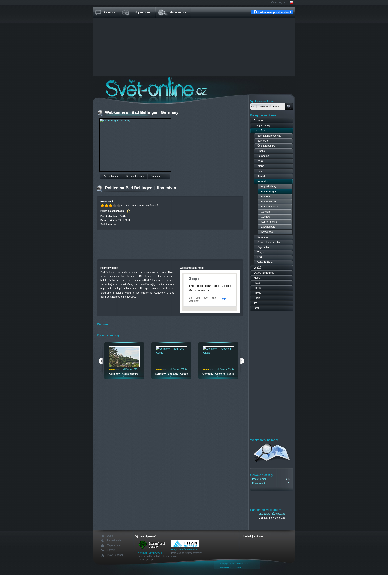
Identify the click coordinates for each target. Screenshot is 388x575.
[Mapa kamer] (272, 462)
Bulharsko (263, 140)
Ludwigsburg (268, 226)
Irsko (260, 161)
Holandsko (263, 156)
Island (260, 166)
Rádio (257, 298)
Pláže (257, 282)
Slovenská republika (268, 242)
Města (257, 277)
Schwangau (267, 232)
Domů (110, 536)
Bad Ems (266, 196)
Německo (262, 181)
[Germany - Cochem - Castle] (218, 352)
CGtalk (238, 567)
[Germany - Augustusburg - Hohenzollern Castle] (124, 366)
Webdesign (225, 567)
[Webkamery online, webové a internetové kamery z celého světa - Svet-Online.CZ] (194, 87)
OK (224, 299)
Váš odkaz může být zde (272, 513)
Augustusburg (268, 186)
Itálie (260, 171)
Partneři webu (114, 540)
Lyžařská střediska (264, 272)
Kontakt (111, 550)
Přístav (257, 293)
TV (255, 303)
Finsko (261, 151)
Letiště (257, 267)
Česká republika (266, 145)
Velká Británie (265, 262)
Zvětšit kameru (111, 176)
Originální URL (159, 176)
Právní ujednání (115, 555)
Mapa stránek (114, 545)
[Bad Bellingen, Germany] (115, 120)
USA (260, 257)
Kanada (261, 176)
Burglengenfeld (269, 206)
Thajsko (261, 252)
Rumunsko (263, 237)
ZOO (256, 308)
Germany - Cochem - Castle (218, 373)
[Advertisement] (194, 47)
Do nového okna (135, 176)
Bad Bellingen (269, 191)
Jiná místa (259, 130)
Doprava (258, 120)
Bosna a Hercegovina (269, 135)
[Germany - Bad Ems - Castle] (171, 352)
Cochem (265, 211)
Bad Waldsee (268, 201)
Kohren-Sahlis (269, 221)
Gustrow (265, 216)
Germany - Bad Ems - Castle (171, 373)
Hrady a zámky (262, 125)
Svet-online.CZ (239, 564)
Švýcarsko (263, 247)
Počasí (257, 287)
